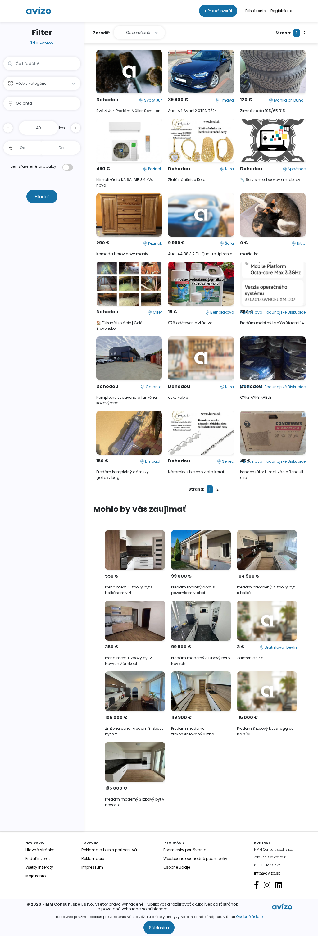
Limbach (153, 461)
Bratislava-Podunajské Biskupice (274, 312)
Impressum (92, 867)
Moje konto (35, 876)
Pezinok (154, 168)
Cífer (157, 312)
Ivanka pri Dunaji (289, 100)
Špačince (296, 168)
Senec (227, 461)
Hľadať (42, 196)
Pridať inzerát (37, 858)
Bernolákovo (221, 312)
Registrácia (281, 10)
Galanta (153, 386)
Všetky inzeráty (39, 867)
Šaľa (229, 243)
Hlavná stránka (40, 849)
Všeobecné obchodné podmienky (195, 858)
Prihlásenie (255, 10)
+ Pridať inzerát (218, 10)
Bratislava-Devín (280, 647)
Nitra (229, 168)
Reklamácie (92, 858)
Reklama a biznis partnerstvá (109, 849)
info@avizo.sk (267, 873)
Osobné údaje (249, 916)
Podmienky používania (185, 849)
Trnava (226, 100)
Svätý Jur (152, 100)
